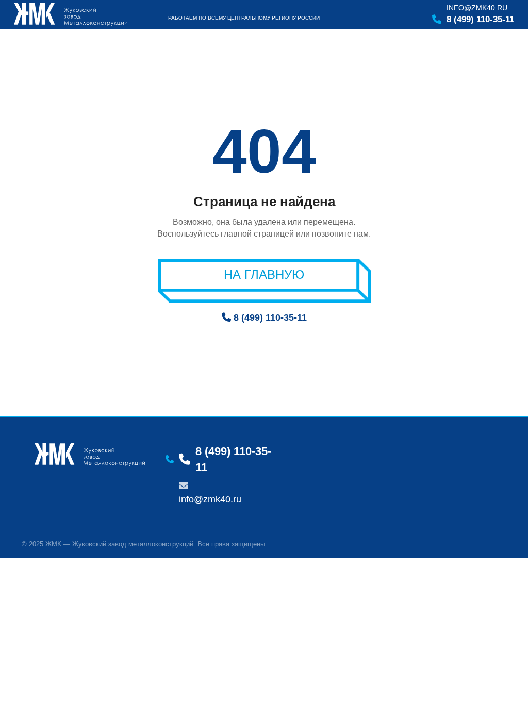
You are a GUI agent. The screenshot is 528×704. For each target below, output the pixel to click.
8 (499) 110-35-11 (480, 19)
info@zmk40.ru (477, 8)
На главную (264, 274)
